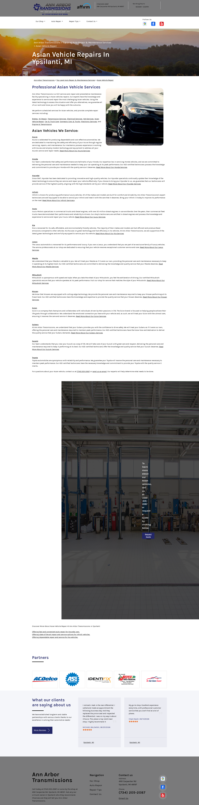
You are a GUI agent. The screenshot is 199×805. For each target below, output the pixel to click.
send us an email (99, 371)
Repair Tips (74, 21)
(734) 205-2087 (103, 4)
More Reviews (40, 730)
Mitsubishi (36, 275)
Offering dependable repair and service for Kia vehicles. (55, 637)
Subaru (35, 324)
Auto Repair (56, 21)
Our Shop (39, 21)
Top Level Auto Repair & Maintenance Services (87, 42)
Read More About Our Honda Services (111, 167)
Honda (35, 159)
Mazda (35, 258)
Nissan (35, 291)
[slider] (87, 730)
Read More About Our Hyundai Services (124, 184)
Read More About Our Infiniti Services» (58, 200)
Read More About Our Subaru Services (87, 333)
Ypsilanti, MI (88, 742)
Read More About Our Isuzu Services (90, 217)
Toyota (35, 358)
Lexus (34, 242)
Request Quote (148, 535)
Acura (34, 137)
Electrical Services (74, 119)
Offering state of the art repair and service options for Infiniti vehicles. (61, 634)
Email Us (123, 798)
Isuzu (34, 209)
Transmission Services (57, 119)
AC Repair (43, 119)
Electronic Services (89, 121)
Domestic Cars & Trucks (70, 121)
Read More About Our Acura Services (75, 151)
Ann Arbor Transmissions (47, 42)
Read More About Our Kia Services (110, 233)
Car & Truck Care (52, 121)
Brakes (35, 119)
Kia (33, 225)
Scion (34, 308)
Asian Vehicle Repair (46, 46)
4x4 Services (88, 119)
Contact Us (90, 21)
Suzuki (35, 341)
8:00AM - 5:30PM (142, 7)
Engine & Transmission (42, 124)
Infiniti (35, 192)
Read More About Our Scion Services (91, 316)
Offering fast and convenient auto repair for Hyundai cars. (56, 632)
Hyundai (35, 175)
